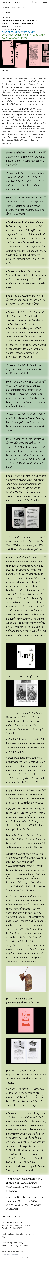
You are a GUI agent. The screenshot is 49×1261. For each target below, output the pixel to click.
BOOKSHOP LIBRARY (11, 2)
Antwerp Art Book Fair (21, 937)
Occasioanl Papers (29, 933)
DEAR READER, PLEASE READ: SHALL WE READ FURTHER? (23, 1186)
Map (4, 1237)
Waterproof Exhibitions (18, 853)
